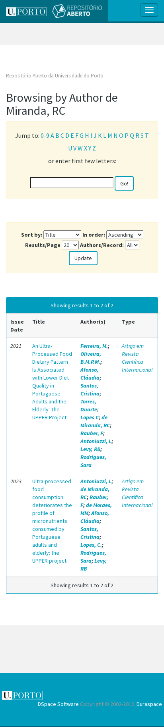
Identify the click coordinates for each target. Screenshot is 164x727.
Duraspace (149, 704)
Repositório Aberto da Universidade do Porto (54, 75)
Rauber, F (91, 433)
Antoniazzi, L (95, 441)
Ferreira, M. (94, 345)
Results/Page (43, 245)
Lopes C (89, 417)
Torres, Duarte (88, 405)
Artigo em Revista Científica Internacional (137, 357)
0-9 (45, 135)
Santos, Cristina (90, 389)
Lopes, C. (91, 544)
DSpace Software (58, 704)
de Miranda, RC (95, 421)
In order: (93, 234)
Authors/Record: (102, 245)
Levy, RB (90, 449)
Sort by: (31, 234)
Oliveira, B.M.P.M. (90, 357)
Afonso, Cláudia (90, 373)
